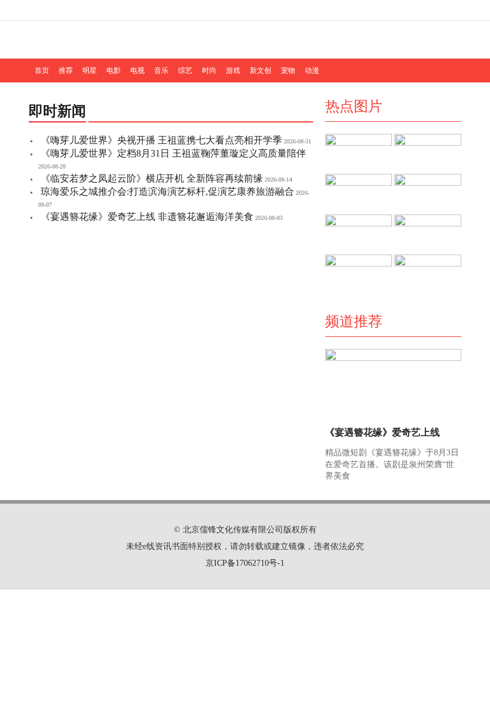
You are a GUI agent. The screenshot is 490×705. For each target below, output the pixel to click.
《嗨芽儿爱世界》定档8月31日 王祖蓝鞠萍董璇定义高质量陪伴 (173, 153)
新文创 (260, 70)
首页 (42, 70)
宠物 (288, 70)
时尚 (209, 70)
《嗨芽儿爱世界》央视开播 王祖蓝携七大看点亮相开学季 (161, 140)
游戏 (233, 70)
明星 (89, 70)
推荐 (66, 70)
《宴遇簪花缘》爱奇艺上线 (382, 432)
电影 (113, 70)
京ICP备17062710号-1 (245, 563)
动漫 (312, 70)
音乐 (161, 70)
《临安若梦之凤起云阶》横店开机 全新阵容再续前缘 (152, 178)
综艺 (185, 70)
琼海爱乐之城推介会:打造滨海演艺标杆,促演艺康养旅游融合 (167, 191)
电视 (137, 70)
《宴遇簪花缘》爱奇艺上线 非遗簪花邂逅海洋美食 (147, 217)
